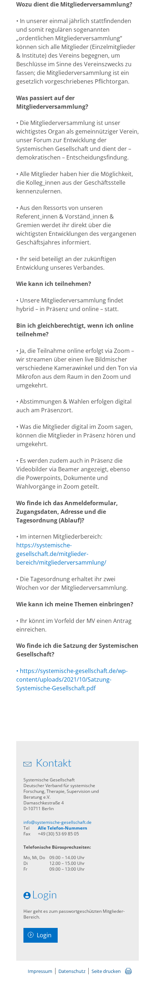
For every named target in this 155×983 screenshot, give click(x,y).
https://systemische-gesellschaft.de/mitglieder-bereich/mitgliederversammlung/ (61, 553)
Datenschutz (71, 971)
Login (44, 935)
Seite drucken (106, 971)
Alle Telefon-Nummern (62, 828)
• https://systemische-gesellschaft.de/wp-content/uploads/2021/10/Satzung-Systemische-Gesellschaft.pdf (72, 679)
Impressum (40, 971)
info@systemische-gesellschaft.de (57, 822)
